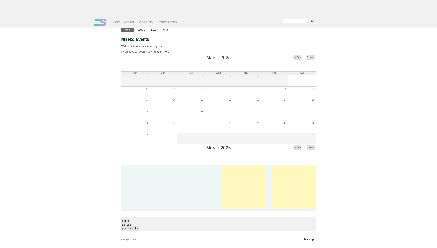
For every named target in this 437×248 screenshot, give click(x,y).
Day (153, 29)
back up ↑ (310, 239)
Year (165, 29)
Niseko (116, 22)
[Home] (100, 25)
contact (126, 224)
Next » (310, 57)
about (125, 220)
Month (129, 29)
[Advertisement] (215, 8)
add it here (162, 51)
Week (141, 29)
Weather (129, 22)
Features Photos (167, 22)
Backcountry (145, 22)
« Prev (298, 57)
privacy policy (130, 228)
